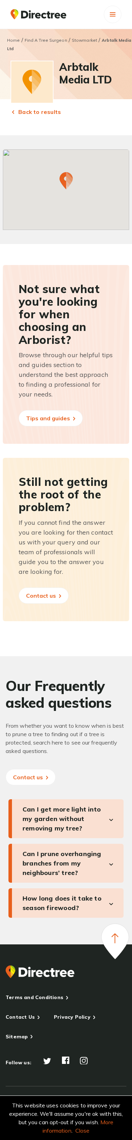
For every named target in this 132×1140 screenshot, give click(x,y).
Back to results (39, 111)
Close (82, 1130)
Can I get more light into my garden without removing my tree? (62, 818)
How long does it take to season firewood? (62, 903)
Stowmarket (84, 40)
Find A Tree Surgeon (46, 40)
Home (13, 40)
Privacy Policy (72, 1017)
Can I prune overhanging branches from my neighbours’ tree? (62, 863)
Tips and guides (48, 418)
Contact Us (20, 1017)
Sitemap (17, 1036)
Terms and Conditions (34, 997)
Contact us (41, 595)
